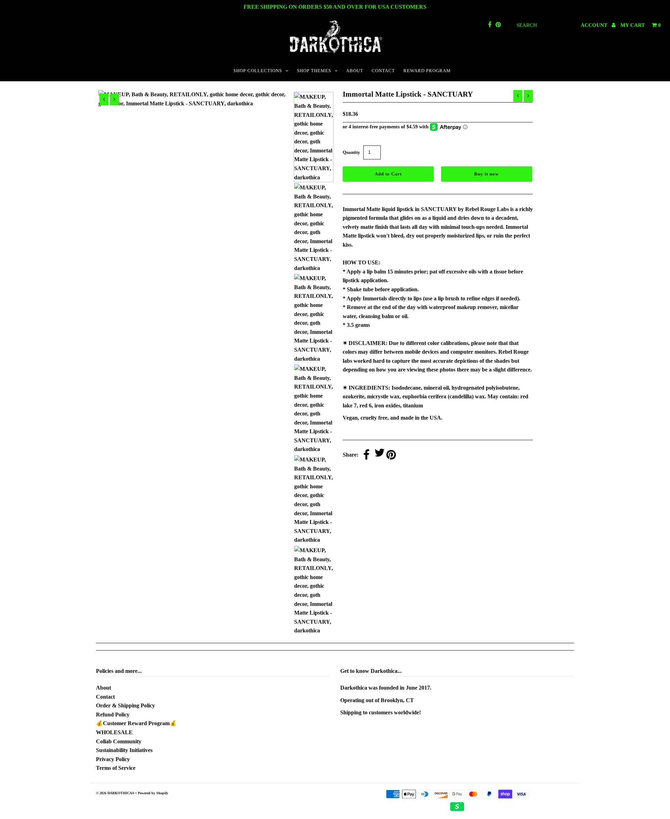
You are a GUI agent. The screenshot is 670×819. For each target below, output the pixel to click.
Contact (105, 697)
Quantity (351, 152)
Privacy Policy (113, 759)
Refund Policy (112, 714)
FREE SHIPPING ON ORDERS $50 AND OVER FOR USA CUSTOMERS (335, 7)
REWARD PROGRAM (427, 70)
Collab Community (118, 741)
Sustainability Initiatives (124, 750)
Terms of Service (115, 768)
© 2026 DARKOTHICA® (115, 793)
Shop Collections (257, 70)
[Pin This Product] (391, 455)
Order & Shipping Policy (125, 705)
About (103, 688)
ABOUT (354, 70)
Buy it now (486, 173)
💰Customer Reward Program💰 (136, 723)
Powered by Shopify (153, 793)
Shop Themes (314, 70)
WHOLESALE (114, 732)
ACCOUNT (595, 25)
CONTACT (383, 70)
